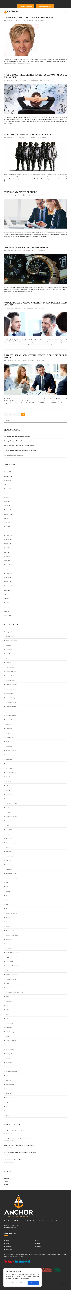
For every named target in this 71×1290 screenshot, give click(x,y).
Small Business (10, 1049)
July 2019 (6, 594)
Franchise (8, 821)
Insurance (8, 860)
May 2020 (6, 552)
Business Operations (11, 689)
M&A (7, 908)
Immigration (9, 851)
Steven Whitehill (22, 80)
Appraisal (8, 645)
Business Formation (11, 684)
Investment (9, 869)
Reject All (22, 1282)
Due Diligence (9, 759)
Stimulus (8, 1058)
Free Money (9, 829)
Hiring (7, 847)
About (38, 1243)
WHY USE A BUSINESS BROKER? (20, 192)
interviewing (9, 865)
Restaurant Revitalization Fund (14, 992)
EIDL (7, 785)
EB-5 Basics (9, 768)
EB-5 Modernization (11, 772)
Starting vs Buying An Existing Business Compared (17, 441)
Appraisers (9, 649)
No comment (41, 20)
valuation (8, 1093)
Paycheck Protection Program (14, 952)
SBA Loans (9, 1027)
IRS (7, 886)
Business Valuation (11, 706)
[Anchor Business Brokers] (11, 11)
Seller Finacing (10, 1032)
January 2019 (7, 615)
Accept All (33, 1282)
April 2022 (7, 497)
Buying (7, 1243)
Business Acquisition (11, 667)
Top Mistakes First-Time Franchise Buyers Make (17, 436)
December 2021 (8, 510)
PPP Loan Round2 (11, 979)
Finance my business (11, 803)
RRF (7, 1005)
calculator (8, 724)
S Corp (8, 1010)
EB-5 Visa (8, 777)
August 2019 (7, 590)
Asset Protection (10, 654)
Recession (8, 988)
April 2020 (7, 556)
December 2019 (8, 573)
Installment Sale (10, 856)
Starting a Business (11, 1053)
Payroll (7, 957)
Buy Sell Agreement (11, 715)
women (8, 1111)
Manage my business (11, 913)
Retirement (9, 1001)
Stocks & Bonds (10, 1067)
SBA (7, 1018)
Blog (38, 1240)
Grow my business (11, 843)
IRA (7, 882)
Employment (9, 794)
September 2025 (8, 476)
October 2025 (7, 472)
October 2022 (7, 488)
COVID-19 (8, 741)
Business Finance (10, 680)
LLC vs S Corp (10, 900)
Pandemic (8, 948)
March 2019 (7, 611)
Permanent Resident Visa (13, 966)
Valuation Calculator (11, 1097)
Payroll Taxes (9, 961)
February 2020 (8, 564)
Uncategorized (29, 20)
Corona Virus (9, 737)
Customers (9, 746)
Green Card (9, 838)
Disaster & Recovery (11, 750)
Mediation (8, 922)
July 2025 (6, 484)
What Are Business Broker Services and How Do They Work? (20, 450)
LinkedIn (6, 1184)
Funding (8, 834)
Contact (39, 1246)
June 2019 (6, 598)
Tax (7, 1075)
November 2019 (8, 577)
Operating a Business (11, 944)
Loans (7, 904)
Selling (7, 1036)
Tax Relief (8, 1080)
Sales (7, 1014)
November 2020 (8, 539)
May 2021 (6, 518)
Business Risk (9, 693)
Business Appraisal (11, 671)
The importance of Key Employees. (13, 455)
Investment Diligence (11, 873)
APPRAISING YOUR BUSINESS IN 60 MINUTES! (27, 247)
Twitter (6, 1181)
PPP (7, 970)
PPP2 (7, 983)
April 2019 (7, 607)
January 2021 (7, 531)
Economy (8, 781)
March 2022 (7, 501)
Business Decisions (11, 676)
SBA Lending (9, 1023)
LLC (7, 895)
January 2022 (7, 505)
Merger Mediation (10, 930)
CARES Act (9, 728)
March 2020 (7, 560)
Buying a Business (11, 719)
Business (33, 137)
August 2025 (7, 480)
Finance (32, 250)
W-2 (7, 1106)
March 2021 (7, 526)
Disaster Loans (10, 755)
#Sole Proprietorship (11, 640)
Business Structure (11, 702)
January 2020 (7, 569)
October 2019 (7, 581)
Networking (9, 939)
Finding (8, 812)
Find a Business (26, 6)
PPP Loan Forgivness (12, 974)
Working (8, 1115)
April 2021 (7, 522)
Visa (7, 1102)
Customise (11, 1282)
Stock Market (9, 1062)
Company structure (11, 733)
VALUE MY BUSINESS (45, 6)
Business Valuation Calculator (14, 711)
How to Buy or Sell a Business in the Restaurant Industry (19, 445)
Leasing (8, 891)
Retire (7, 996)
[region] (22, 1277)
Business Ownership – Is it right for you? (28, 134)
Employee (8, 790)
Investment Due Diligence (13, 878)
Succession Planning (11, 1071)
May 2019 (6, 602)
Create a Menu (63, 1284)
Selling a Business (11, 1040)
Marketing (8, 917)
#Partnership (9, 636)
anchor (19, 20)
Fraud (7, 825)
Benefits (8, 658)
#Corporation (9, 632)
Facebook (6, 1178)
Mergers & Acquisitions (12, 935)
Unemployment (10, 1089)
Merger (8, 926)
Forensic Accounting (11, 816)
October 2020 (7, 543)
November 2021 (8, 514)
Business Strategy (11, 698)
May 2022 (6, 493)
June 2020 (6, 548)
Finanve (8, 807)
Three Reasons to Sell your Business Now (29, 17)
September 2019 (8, 586)
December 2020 (8, 535)
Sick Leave (9, 1045)
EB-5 (7, 763)
